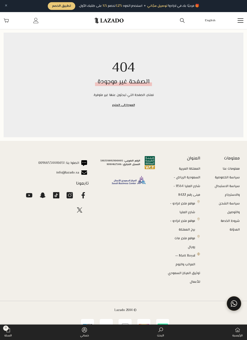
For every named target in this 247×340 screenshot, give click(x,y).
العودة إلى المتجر (123, 105)
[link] (161, 332)
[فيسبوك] (83, 195)
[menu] (240, 20)
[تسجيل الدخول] (36, 20)
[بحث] (182, 20)
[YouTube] (29, 195)
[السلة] (6, 20)
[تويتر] (79, 210)
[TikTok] (56, 195)
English (210, 21)
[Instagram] (69, 195)
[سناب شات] (42, 195)
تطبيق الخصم (61, 6)
